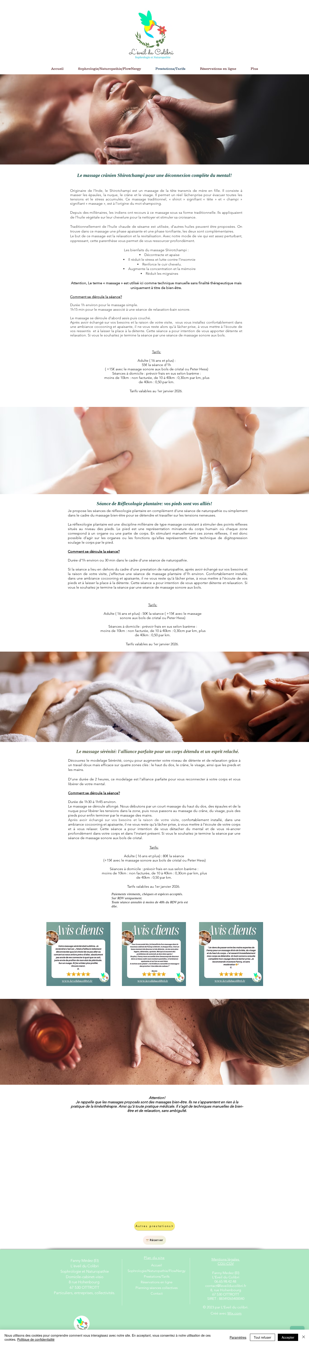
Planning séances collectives (156, 1288)
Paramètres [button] (238, 1337)
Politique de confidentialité (36, 1339)
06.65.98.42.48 (225, 1281)
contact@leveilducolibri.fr (225, 1286)
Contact (157, 1293)
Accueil (156, 1265)
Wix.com (234, 1313)
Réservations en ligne (156, 1282)
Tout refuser (262, 1337)
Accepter (288, 1337)
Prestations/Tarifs (156, 1276)
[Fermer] (303, 1337)
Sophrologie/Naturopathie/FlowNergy (156, 1271)
